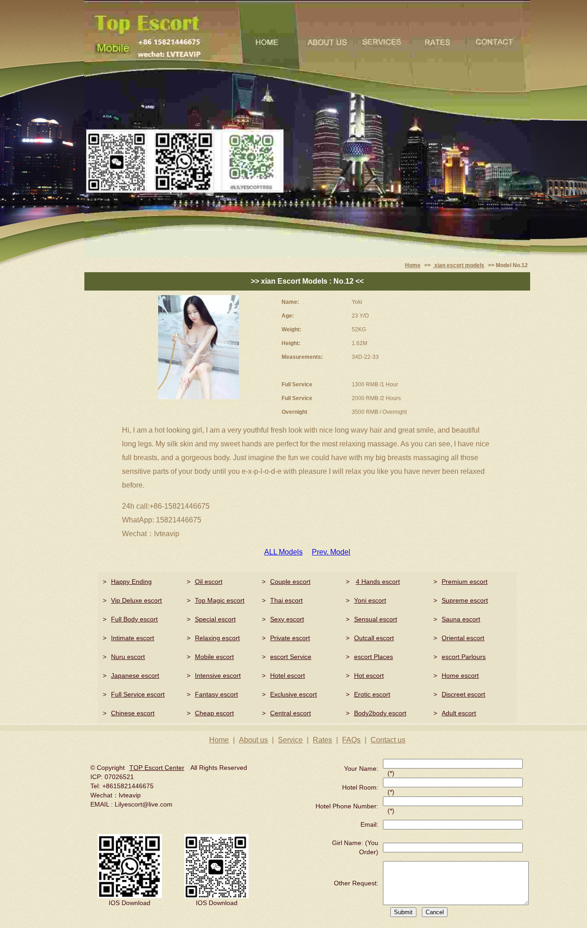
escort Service (290, 656)
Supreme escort (465, 600)
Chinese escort (133, 713)
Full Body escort (134, 619)
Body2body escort (380, 713)
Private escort (290, 638)
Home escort (460, 675)
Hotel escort (287, 675)
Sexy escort (287, 619)
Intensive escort (218, 675)
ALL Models (283, 552)
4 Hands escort (378, 581)
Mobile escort (214, 656)
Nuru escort (128, 656)
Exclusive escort (293, 694)
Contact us (388, 740)
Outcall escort (374, 638)
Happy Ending (131, 581)
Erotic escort (372, 694)
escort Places (373, 656)
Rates (322, 740)
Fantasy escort (216, 694)
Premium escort (464, 581)
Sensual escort (375, 619)
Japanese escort (135, 675)
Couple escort (290, 581)
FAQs (351, 740)
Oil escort (208, 581)
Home (413, 265)
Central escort (290, 713)
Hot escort (369, 675)
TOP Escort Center (156, 767)
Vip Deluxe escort (136, 600)
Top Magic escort (219, 600)
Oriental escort (463, 638)
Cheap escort (214, 713)
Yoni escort (370, 600)
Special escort (215, 619)
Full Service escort (138, 694)
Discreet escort (463, 694)
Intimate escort (132, 638)
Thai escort (286, 600)
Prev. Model (331, 552)
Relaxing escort (217, 638)
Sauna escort (461, 619)
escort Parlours (464, 656)
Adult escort (459, 713)
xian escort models (458, 265)
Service (290, 740)
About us (253, 740)
